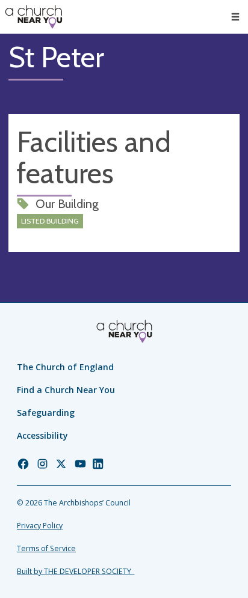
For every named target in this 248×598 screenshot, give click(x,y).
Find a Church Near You (66, 389)
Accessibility (42, 435)
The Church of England (65, 367)
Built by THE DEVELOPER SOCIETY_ (75, 571)
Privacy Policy (40, 525)
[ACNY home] (33, 17)
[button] (235, 17)
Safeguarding (46, 412)
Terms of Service (46, 548)
